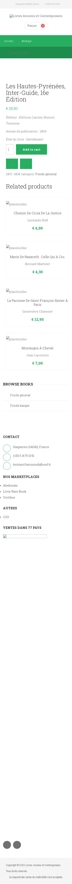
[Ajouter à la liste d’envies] (12, 164)
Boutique (27, 41)
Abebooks (10, 485)
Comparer (26, 164)
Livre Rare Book (14, 491)
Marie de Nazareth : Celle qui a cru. (37, 257)
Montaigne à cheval (37, 348)
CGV (6, 517)
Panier (32, 26)
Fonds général (46, 174)
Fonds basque (19, 405)
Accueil (8, 41)
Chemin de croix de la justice (37, 213)
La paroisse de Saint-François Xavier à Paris (37, 302)
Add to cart (31, 149)
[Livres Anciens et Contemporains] (36, 16)
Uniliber (9, 497)
